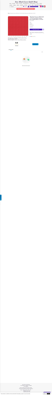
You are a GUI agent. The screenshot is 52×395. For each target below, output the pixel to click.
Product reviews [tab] (11, 49)
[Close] (51, 393)
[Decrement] (30, 25)
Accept (48, 393)
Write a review (35, 44)
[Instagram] (40, 6)
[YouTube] (44, 6)
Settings (45, 393)
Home (9, 13)
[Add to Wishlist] (43, 29)
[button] (28, 6)
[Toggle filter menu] (42, 52)
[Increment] (32, 25)
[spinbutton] (31, 25)
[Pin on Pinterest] (31, 36)
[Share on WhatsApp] (33, 36)
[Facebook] (42, 6)
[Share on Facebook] (30, 36)
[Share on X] (34, 36)
